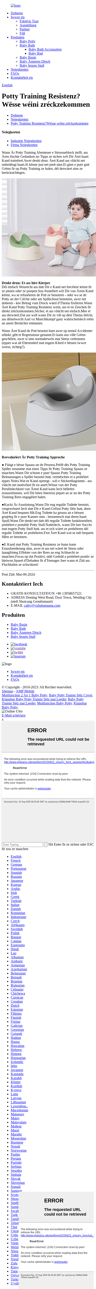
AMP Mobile (25, 691)
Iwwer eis (18, 17)
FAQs (15, 73)
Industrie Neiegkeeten (26, 141)
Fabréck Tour (29, 21)
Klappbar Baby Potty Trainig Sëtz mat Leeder (34, 699)
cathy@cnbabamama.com (42, 605)
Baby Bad (36, 53)
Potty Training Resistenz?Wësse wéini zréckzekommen (49, 123)
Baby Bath (27, 45)
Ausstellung (28, 25)
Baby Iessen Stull (32, 65)
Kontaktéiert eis (22, 77)
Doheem (17, 13)
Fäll (22, 33)
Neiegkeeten (19, 69)
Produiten (17, 37)
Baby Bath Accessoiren (45, 49)
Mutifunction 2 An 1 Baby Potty (24, 695)
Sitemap (7, 691)
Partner (25, 29)
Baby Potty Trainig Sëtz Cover (70, 695)
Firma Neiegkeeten (24, 145)
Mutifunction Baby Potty (54, 703)
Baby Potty (27, 41)
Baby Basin (28, 57)
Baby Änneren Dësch (35, 61)
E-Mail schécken (13, 715)
